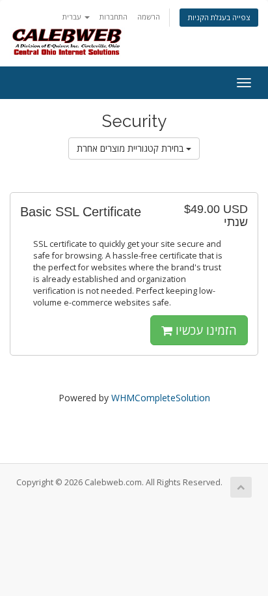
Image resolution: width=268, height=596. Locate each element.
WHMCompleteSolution (160, 397)
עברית (72, 16)
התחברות (113, 16)
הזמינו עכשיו (204, 330)
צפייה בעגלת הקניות (219, 17)
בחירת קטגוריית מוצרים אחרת (131, 148)
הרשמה (148, 16)
